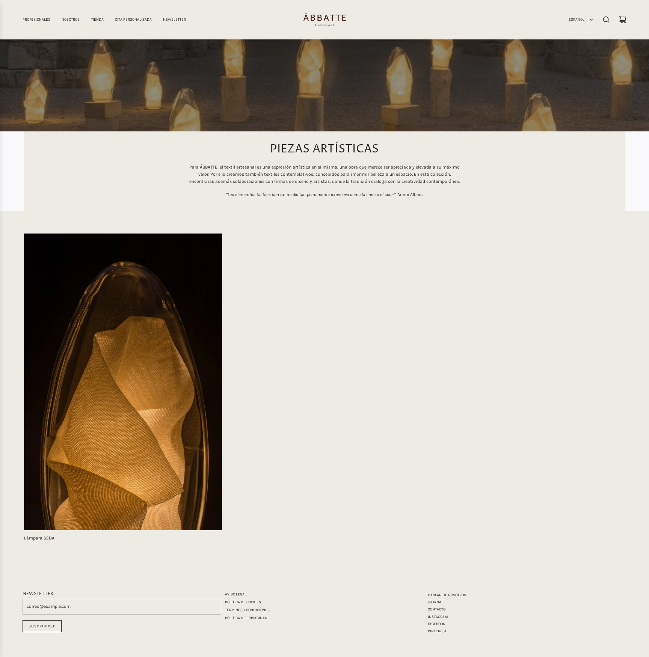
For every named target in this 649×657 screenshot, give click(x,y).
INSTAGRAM (438, 617)
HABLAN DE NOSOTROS (447, 595)
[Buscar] (606, 19)
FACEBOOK (436, 624)
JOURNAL (435, 602)
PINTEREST (437, 631)
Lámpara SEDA (39, 538)
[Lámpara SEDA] (123, 382)
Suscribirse (42, 626)
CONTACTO (436, 609)
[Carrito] (622, 19)
